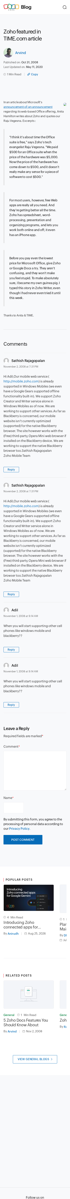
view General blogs (33, 1059)
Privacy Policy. (19, 829)
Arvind (20, 53)
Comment (11, 746)
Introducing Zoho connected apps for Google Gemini (21, 924)
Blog (26, 7)
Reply (11, 469)
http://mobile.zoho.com (21, 381)
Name (8, 798)
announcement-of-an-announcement (28, 106)
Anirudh (13, 933)
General (9, 1015)
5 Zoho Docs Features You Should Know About (26, 1022)
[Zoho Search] (64, 7)
